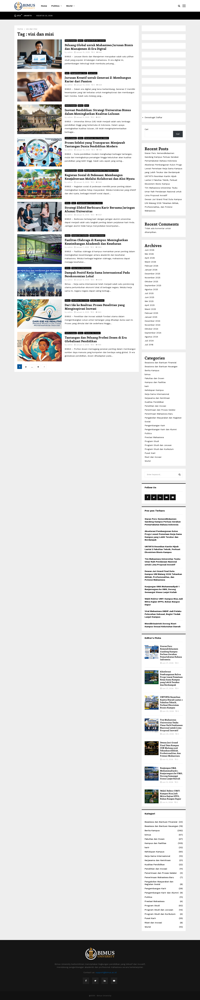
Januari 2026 (151, 270)
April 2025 (150, 305)
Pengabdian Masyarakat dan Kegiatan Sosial (101, 170)
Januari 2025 (151, 317)
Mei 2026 (149, 254)
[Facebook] (86, 981)
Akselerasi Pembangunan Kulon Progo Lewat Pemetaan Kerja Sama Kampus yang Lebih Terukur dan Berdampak (163, 168)
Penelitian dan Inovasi (80, 300)
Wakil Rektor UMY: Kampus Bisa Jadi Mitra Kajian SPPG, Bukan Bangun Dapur (164, 602)
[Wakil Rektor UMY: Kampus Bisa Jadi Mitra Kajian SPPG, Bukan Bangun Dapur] (152, 796)
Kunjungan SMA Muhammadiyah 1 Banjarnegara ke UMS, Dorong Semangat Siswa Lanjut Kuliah (162, 589)
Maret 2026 (150, 262)
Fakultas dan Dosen (92, 333)
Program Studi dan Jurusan (95, 40)
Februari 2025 (151, 313)
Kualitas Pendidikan (154, 402)
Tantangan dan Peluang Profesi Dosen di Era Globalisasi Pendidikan (96, 339)
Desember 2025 (152, 273)
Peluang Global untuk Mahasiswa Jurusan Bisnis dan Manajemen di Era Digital (99, 47)
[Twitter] (95, 981)
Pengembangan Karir (78, 73)
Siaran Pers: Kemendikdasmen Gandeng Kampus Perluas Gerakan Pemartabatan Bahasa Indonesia (162, 157)
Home (44, 6)
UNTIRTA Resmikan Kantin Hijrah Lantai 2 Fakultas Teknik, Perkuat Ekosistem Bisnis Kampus (161, 180)
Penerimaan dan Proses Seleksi (96, 138)
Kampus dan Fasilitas (80, 235)
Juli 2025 (149, 293)
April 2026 (150, 258)
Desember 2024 (152, 321)
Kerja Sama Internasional (81, 268)
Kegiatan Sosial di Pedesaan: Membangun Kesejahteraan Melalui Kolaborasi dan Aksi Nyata (100, 176)
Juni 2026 (149, 250)
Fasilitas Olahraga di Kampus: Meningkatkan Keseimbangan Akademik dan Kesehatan (96, 241)
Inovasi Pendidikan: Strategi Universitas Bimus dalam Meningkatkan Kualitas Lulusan (98, 111)
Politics (55, 6)
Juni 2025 (149, 297)
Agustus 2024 (151, 337)
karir (67, 73)
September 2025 (153, 285)
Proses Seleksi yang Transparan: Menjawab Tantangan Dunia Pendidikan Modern (95, 144)
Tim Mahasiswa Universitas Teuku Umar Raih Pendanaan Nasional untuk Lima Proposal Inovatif (163, 192)
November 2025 (152, 277)
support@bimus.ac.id (106, 972)
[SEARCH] (179, 474)
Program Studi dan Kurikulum (159, 449)
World (69, 6)
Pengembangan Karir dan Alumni (90, 203)
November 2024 (152, 325)
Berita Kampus (70, 40)
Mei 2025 (149, 301)
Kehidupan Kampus (97, 235)
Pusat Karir (93, 73)
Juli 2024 (149, 340)
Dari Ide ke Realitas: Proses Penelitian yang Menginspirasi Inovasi (95, 306)
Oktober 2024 (151, 329)
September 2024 (153, 333)
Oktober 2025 (151, 281)
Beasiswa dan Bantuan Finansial (160, 362)
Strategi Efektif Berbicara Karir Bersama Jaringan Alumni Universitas (100, 209)
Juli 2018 (149, 344)
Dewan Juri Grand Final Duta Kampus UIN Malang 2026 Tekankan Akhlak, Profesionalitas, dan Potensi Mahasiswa (170, 749)
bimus (80, 40)
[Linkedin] (104, 981)
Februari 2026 (151, 266)
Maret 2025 (150, 309)
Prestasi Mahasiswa (154, 437)
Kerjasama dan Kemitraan (157, 398)
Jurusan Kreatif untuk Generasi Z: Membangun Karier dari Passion (98, 79)
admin (70, 52)
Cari (146, 129)
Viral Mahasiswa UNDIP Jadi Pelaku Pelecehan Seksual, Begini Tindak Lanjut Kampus (163, 614)
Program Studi (152, 441)
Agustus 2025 (151, 289)
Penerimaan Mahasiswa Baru (159, 414)
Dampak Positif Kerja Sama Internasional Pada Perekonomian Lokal (97, 274)
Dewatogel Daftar (153, 117)
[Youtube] (114, 981)
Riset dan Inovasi (97, 300)
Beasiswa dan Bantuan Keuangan (161, 366)
